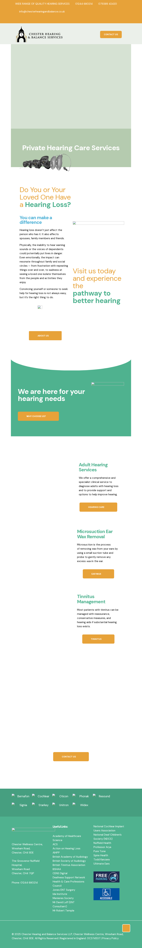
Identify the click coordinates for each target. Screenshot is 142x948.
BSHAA (57, 869)
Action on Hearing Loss (66, 848)
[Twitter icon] (120, 19)
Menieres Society (63, 898)
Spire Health (101, 855)
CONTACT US (111, 34)
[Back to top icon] (126, 928)
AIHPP (56, 852)
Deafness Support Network (69, 877)
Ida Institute (60, 894)
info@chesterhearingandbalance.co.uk (42, 11)
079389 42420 (107, 4)
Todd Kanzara (102, 859)
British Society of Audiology (69, 861)
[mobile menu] (125, 34)
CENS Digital (60, 873)
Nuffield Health (102, 843)
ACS (55, 844)
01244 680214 (84, 4)
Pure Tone (100, 851)
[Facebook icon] (115, 19)
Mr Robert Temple (63, 910)
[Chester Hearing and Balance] (39, 34)
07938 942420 (98, 741)
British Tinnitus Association (69, 865)
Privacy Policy (110, 938)
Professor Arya (102, 847)
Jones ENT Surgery (64, 890)
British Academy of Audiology (70, 856)
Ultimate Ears (102, 863)
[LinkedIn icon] (125, 19)
